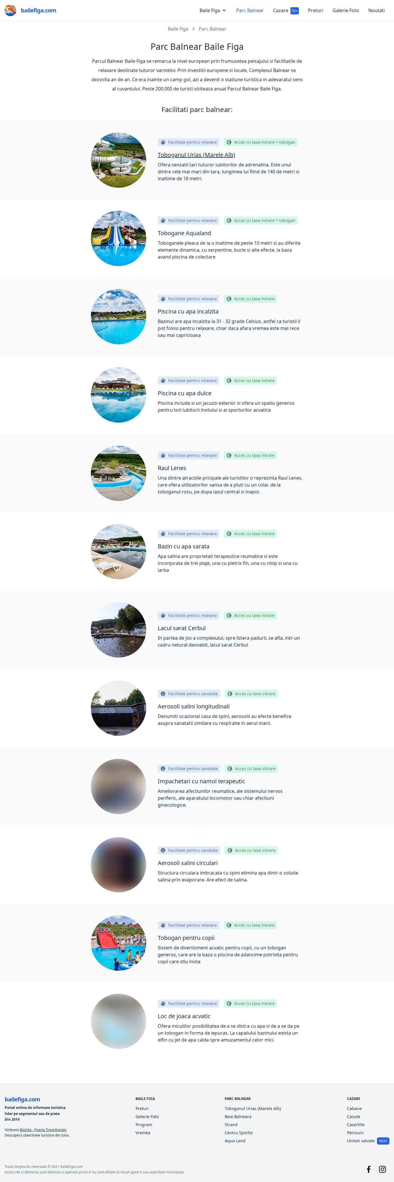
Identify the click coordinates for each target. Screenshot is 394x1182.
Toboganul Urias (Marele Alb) (253, 1108)
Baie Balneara (238, 1116)
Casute (353, 1116)
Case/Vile (356, 1124)
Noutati (376, 10)
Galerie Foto (346, 10)
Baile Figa (178, 29)
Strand (231, 1124)
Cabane (354, 1108)
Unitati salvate (367, 1140)
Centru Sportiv (239, 1132)
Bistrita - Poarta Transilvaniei (43, 1129)
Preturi (315, 10)
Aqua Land (235, 1140)
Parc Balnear (250, 10)
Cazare (285, 10)
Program (144, 1124)
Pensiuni (355, 1132)
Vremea (143, 1132)
